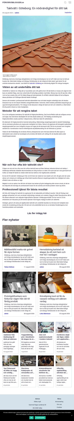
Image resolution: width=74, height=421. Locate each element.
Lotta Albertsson (45, 313)
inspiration (68, 12)
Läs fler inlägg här (37, 213)
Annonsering (59, 401)
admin (17, 13)
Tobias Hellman (9, 267)
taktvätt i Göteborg (36, 83)
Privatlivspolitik (40, 417)
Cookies (59, 407)
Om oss (59, 404)
